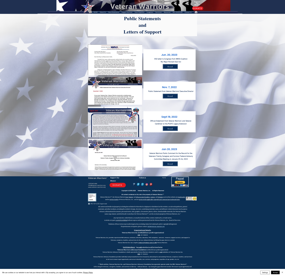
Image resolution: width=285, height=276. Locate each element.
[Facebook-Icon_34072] (134, 184)
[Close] (282, 272)
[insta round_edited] (146, 184)
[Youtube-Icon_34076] (151, 184)
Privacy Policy (88, 272)
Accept (275, 272)
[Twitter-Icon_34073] (138, 184)
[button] (103, 12)
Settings (265, 272)
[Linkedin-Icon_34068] (142, 184)
